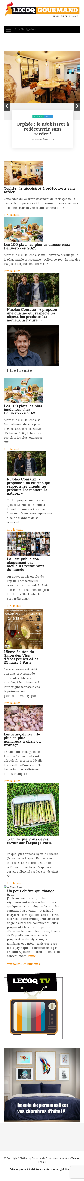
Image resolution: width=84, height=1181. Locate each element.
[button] (7, 106)
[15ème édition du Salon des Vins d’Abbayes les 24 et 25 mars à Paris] (23, 647)
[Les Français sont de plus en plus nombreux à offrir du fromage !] (23, 730)
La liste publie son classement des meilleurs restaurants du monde (25, 564)
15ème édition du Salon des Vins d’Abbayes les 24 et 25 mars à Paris (21, 657)
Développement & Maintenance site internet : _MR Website (42, 1169)
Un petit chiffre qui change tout (30, 893)
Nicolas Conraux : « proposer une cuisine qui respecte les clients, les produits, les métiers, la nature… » (32, 314)
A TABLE (37, 116)
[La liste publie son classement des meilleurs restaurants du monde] (28, 555)
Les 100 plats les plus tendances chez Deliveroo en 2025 (37, 246)
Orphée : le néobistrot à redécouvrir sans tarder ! (42, 129)
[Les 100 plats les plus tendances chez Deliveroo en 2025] (23, 240)
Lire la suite (12, 214)
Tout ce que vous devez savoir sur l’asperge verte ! (30, 841)
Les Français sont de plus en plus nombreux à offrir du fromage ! (22, 739)
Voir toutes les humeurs (23, 964)
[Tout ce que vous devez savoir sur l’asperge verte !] (33, 835)
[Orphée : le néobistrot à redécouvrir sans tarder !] (23, 184)
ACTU (47, 116)
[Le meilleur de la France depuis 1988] (42, 15)
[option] (42, 101)
